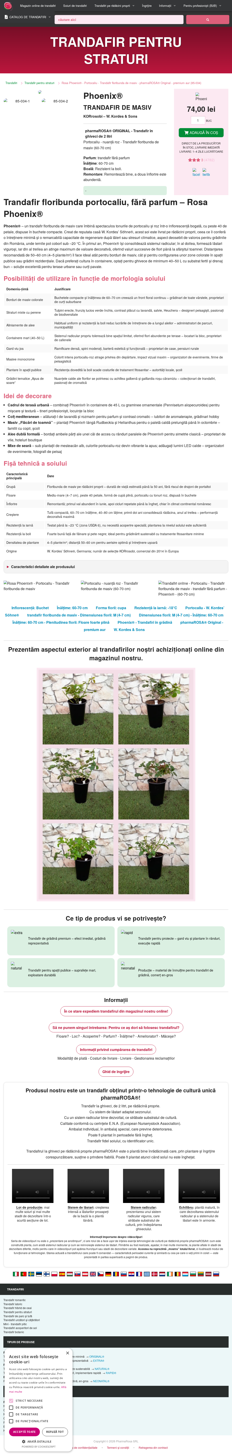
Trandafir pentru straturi (39, 83)
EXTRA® (98, 1360)
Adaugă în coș (203, 132)
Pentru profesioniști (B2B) (200, 5)
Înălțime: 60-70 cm (72, 607)
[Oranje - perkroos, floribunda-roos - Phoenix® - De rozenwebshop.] (162, 1273)
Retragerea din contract (153, 1447)
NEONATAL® (101, 1381)
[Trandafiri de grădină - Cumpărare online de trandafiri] (207, 19)
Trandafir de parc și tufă (17, 1316)
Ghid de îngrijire (116, 1071)
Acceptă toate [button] (24, 1432)
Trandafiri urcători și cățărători (21, 1320)
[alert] (38, 1399)
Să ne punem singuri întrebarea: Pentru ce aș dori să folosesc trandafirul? (116, 1027)
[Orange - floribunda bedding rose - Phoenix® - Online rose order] (93, 1273)
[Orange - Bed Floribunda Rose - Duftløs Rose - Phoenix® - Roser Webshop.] (154, 1273)
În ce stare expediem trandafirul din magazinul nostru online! (116, 1011)
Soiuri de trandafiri (75, 5)
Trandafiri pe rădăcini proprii (112, 5)
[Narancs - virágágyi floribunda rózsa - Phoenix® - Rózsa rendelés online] (70, 1273)
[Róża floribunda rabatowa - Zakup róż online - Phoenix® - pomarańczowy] (54, 1273)
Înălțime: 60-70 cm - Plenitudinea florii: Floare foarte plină (60, 622)
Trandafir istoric (12, 1304)
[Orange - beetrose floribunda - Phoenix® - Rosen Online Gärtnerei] (108, 1273)
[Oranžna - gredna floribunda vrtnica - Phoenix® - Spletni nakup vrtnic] (124, 1273)
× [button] (67, 1353)
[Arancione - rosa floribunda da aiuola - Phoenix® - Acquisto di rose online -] (16, 1273)
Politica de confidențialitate (80, 1447)
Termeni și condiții (118, 1447)
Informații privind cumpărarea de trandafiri (116, 1049)
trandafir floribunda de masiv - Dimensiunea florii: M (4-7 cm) (79, 615)
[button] (38, 1441)
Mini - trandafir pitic (15, 1324)
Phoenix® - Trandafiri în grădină (145, 622)
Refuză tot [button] (55, 1432)
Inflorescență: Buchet (30, 607)
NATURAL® (102, 1369)
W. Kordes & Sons (129, 629)
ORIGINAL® (96, 1356)
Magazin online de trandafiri (38, 5)
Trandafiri (11, 83)
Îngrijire (147, 5)
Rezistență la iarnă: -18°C (155, 607)
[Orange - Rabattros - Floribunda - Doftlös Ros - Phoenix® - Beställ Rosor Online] (31, 1273)
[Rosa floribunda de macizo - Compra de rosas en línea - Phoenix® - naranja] (62, 1273)
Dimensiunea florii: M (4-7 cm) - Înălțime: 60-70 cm (181, 615)
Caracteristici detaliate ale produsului (43, 566)
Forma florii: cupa (111, 607)
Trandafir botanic (13, 1332)
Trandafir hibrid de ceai (17, 1308)
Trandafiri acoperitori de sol (20, 1328)
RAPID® (111, 1373)
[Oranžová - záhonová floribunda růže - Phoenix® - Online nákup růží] (101, 1273)
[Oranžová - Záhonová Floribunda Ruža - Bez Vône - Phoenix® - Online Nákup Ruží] (77, 1273)
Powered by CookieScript (39, 1446)
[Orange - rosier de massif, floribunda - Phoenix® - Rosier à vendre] (139, 1273)
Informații (165, 5)
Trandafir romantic (14, 1300)
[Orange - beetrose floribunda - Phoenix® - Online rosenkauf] (85, 1273)
